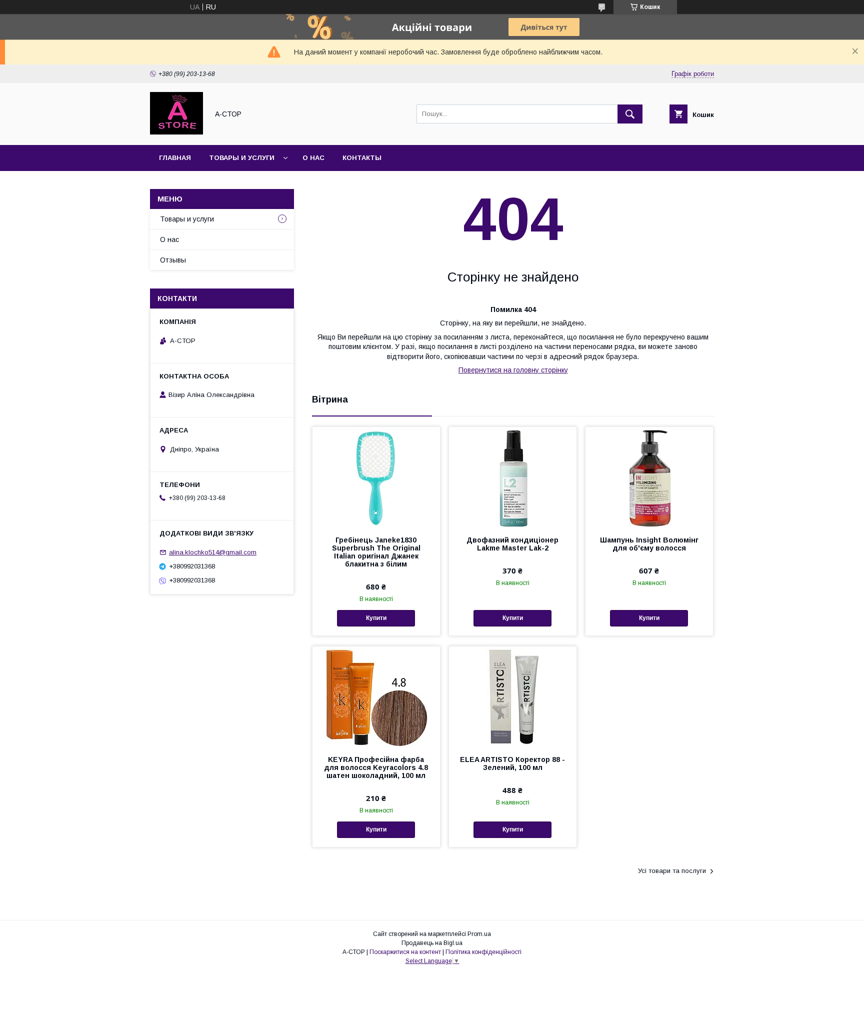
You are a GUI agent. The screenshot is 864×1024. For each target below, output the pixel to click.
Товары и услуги (241, 158)
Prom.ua (479, 934)
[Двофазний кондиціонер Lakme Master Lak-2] (512, 477)
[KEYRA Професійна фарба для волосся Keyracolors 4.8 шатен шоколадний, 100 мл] (376, 696)
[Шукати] (630, 114)
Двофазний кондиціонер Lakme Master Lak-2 (512, 544)
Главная (175, 158)
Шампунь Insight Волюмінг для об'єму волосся (649, 544)
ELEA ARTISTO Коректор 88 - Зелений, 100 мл (512, 764)
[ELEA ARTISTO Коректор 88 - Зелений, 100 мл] (512, 696)
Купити (376, 618)
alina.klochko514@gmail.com (212, 552)
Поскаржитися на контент (405, 952)
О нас (313, 158)
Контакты (362, 158)
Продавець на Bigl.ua (432, 943)
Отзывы (173, 260)
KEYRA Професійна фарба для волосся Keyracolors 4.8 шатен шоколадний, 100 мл (376, 768)
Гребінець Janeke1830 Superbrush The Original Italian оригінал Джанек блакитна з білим (376, 552)
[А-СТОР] (176, 132)
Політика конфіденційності (484, 952)
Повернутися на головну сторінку (513, 370)
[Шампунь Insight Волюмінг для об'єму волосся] (649, 477)
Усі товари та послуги (672, 870)
